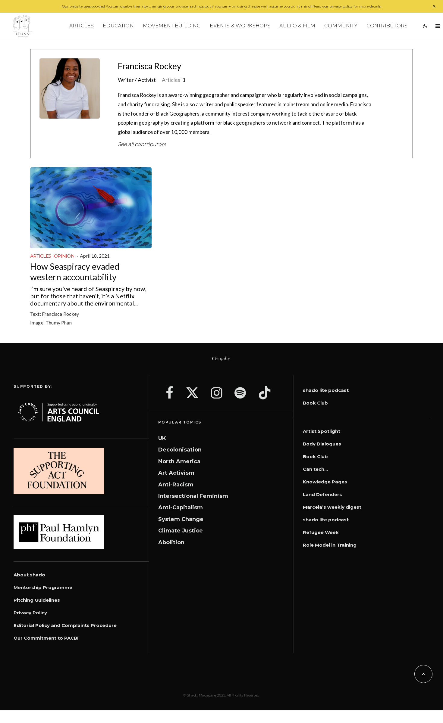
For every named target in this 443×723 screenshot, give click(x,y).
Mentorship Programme (43, 587)
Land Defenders (322, 494)
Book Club (315, 403)
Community (340, 26)
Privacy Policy (30, 613)
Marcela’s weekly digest (332, 507)
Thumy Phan (59, 322)
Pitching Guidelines (37, 600)
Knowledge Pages (325, 482)
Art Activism (176, 473)
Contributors (387, 26)
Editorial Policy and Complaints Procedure (65, 625)
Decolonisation (180, 449)
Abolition (171, 542)
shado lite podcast (326, 390)
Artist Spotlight (321, 431)
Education (118, 26)
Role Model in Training (330, 545)
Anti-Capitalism (180, 507)
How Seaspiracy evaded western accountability (74, 271)
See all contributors (142, 144)
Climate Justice (180, 530)
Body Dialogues (322, 444)
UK (162, 438)
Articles (81, 26)
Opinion (64, 256)
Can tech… (315, 469)
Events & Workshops (240, 26)
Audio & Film (297, 26)
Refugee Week (321, 532)
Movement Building (172, 26)
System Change (180, 519)
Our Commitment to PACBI (46, 638)
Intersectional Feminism (193, 496)
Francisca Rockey (149, 66)
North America (179, 461)
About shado (29, 575)
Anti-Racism (175, 484)
